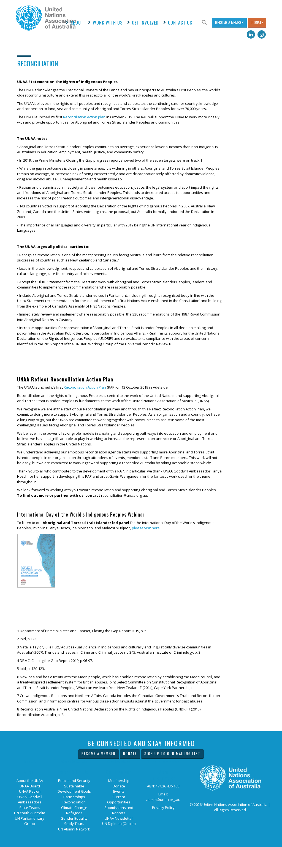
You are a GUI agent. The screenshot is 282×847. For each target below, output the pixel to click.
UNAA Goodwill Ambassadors (29, 799)
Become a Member (229, 22)
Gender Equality (74, 818)
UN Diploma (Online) (118, 823)
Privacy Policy (163, 807)
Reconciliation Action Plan (85, 387)
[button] (204, 23)
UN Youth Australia (29, 812)
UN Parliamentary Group (29, 821)
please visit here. (146, 527)
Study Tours (74, 823)
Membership (118, 780)
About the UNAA (30, 780)
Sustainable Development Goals (74, 789)
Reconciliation (74, 802)
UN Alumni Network (74, 829)
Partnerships (74, 796)
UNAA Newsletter (119, 818)
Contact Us (180, 22)
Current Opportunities (118, 799)
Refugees (74, 812)
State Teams (29, 807)
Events (118, 791)
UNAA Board (30, 786)
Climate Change (74, 807)
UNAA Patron (29, 791)
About (76, 22)
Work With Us (108, 22)
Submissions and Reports (118, 810)
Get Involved (145, 22)
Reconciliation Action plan (84, 116)
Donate (257, 22)
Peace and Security (74, 780)
